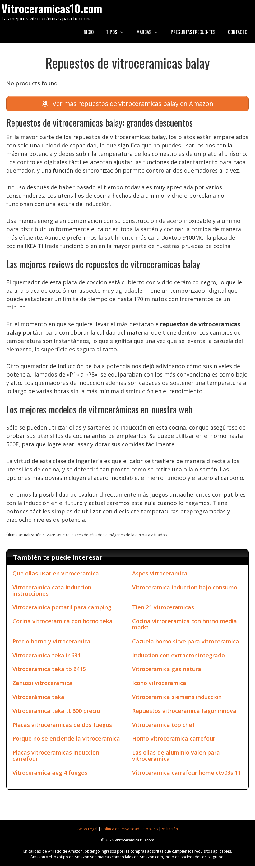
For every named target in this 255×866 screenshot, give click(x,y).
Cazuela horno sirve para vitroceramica (185, 641)
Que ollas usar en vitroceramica (55, 573)
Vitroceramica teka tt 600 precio (56, 711)
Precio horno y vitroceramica (51, 641)
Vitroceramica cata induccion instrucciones (51, 590)
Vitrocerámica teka (38, 697)
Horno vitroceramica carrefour (173, 738)
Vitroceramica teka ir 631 (46, 655)
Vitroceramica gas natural (167, 669)
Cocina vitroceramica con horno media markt (184, 624)
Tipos (111, 31)
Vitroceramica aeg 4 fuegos (49, 772)
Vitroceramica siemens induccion (177, 697)
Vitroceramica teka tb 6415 (49, 669)
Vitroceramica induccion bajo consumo (184, 587)
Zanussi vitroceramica (42, 683)
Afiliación (170, 829)
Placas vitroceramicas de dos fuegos (62, 724)
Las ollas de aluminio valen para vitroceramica (176, 755)
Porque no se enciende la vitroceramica (66, 738)
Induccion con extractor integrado (178, 655)
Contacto (237, 31)
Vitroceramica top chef (163, 724)
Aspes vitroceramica (160, 573)
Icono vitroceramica (159, 683)
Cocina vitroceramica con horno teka (62, 621)
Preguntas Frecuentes (193, 31)
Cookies (150, 829)
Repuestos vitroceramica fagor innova (184, 711)
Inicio (88, 31)
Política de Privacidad (120, 829)
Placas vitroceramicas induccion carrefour (55, 755)
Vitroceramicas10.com (52, 8)
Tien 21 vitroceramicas (163, 607)
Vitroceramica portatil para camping (61, 607)
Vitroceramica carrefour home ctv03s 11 (186, 772)
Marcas (144, 31)
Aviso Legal (87, 829)
